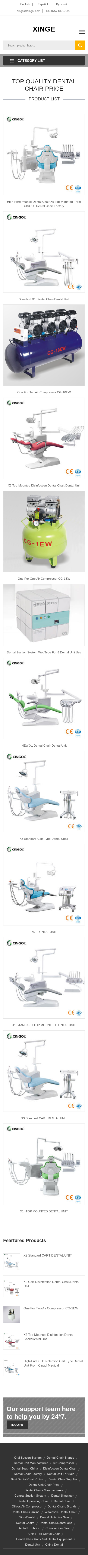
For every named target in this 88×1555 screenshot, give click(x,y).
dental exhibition (29, 1528)
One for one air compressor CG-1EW (44, 578)
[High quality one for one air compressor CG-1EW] (44, 531)
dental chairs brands (62, 1506)
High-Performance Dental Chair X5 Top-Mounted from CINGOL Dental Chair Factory (44, 204)
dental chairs (25, 1523)
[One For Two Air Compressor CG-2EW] (11, 1314)
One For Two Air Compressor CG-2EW (50, 1308)
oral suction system (28, 1457)
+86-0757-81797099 (58, 11)
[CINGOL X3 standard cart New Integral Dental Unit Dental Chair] (44, 791)
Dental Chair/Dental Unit (56, 1523)
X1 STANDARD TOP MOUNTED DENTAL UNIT (44, 1025)
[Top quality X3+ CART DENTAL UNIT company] (44, 1071)
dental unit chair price (44, 1484)
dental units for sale (54, 1517)
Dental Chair (62, 1501)
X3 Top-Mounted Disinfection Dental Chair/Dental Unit (44, 485)
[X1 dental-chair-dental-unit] (44, 698)
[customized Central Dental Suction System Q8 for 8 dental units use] (44, 614)
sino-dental (27, 1517)
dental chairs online (26, 1512)
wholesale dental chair (60, 1512)
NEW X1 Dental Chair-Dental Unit (44, 745)
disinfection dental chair (59, 1468)
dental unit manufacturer (31, 1463)
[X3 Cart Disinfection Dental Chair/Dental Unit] (11, 1288)
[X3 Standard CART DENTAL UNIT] (11, 1261)
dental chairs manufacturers (44, 1490)
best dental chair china (27, 1479)
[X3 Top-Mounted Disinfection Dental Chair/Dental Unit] (11, 1341)
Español (43, 4)
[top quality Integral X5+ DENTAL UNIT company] (44, 884)
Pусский (61, 4)
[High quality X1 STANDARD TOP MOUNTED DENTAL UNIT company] (44, 977)
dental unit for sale (60, 1473)
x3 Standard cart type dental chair (44, 838)
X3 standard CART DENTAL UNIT (44, 1118)
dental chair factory (28, 1473)
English (24, 4)
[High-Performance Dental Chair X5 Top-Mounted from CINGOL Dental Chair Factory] (44, 154)
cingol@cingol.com (28, 11)
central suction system (30, 1495)
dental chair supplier (62, 1479)
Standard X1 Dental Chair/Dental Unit (44, 299)
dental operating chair (33, 1501)
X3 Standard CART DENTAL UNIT (47, 1255)
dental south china (25, 1468)
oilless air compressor (27, 1506)
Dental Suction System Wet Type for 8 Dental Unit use (44, 652)
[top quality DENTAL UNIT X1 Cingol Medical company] (44, 251)
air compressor (63, 1463)
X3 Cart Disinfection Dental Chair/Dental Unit (51, 1284)
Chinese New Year (57, 1528)
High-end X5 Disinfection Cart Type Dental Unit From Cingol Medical (53, 1363)
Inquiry (17, 1424)
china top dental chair (44, 1533)
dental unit (32, 1544)
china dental (54, 1544)
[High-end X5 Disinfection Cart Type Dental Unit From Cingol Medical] (11, 1367)
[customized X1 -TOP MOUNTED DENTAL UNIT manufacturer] (44, 1164)
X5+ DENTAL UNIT (44, 932)
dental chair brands (60, 1457)
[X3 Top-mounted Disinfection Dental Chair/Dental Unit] (44, 438)
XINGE (44, 29)
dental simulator (62, 1495)
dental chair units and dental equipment (44, 1539)
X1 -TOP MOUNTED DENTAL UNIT (44, 1211)
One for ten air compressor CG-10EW (44, 392)
